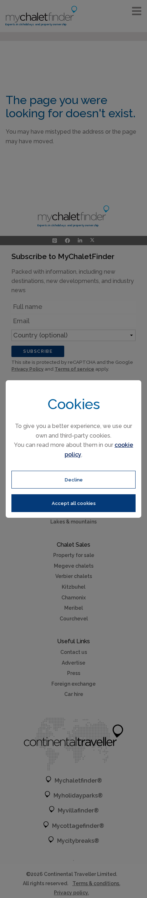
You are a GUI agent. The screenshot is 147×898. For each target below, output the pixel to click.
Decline (74, 479)
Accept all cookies (74, 503)
